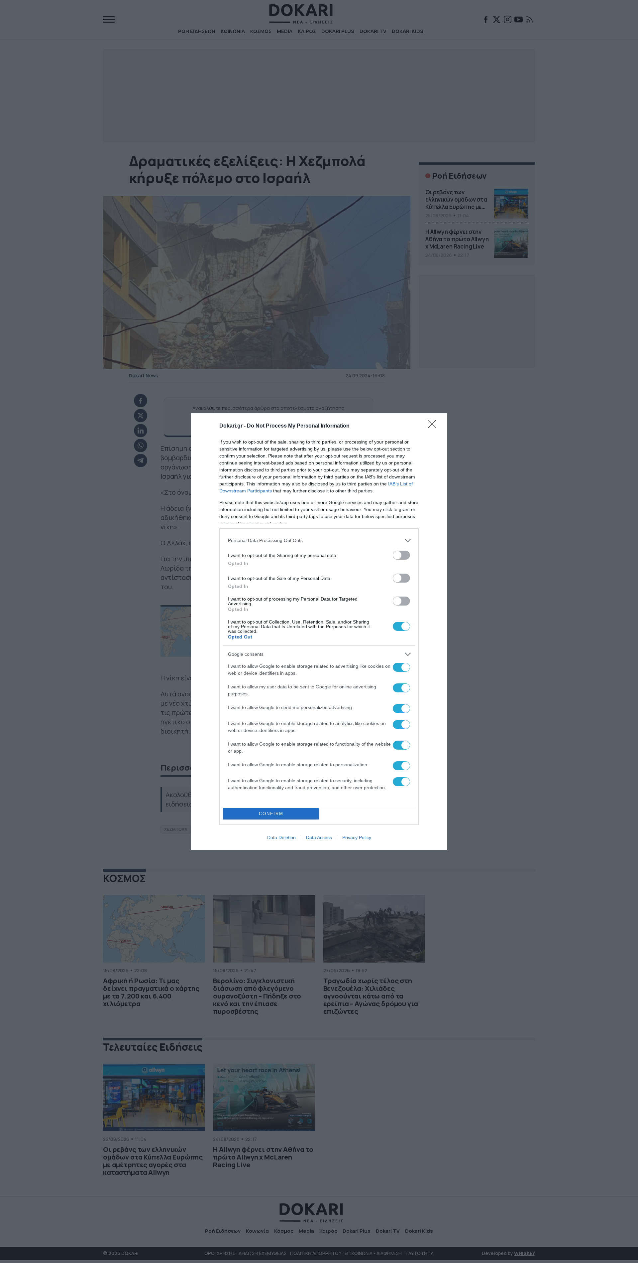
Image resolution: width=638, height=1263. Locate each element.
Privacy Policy (356, 837)
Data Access (319, 837)
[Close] (434, 426)
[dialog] (319, 631)
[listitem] (319, 540)
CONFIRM (271, 813)
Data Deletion (281, 837)
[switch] (401, 555)
